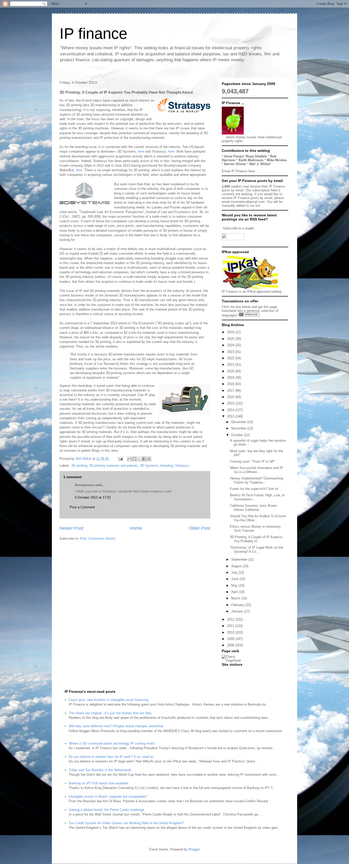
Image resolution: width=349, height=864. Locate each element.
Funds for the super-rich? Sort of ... (256, 489)
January (237, 611)
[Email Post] (120, 459)
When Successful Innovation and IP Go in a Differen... (256, 470)
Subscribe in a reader (238, 228)
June (235, 579)
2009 (231, 639)
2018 (231, 384)
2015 (231, 403)
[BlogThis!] (134, 458)
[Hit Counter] (231, 671)
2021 (231, 364)
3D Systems (149, 465)
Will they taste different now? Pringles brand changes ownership (116, 726)
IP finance (93, 33)
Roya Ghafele (256, 156)
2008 (231, 645)
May (235, 585)
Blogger (194, 849)
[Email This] (129, 458)
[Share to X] (139, 458)
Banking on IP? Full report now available (98, 783)
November (239, 428)
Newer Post (71, 528)
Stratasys (182, 465)
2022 (231, 358)
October (237, 435)
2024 (231, 345)
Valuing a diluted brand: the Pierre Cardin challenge (106, 810)
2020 (231, 371)
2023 (231, 352)
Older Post (199, 528)
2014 (231, 410)
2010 (231, 632)
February (238, 605)
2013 (231, 416)
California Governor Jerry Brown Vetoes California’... (253, 508)
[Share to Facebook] (144, 458)
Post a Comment (82, 507)
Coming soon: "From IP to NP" (252, 461)
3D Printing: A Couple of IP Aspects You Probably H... (256, 539)
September (239, 559)
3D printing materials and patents (113, 465)
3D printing (79, 465)
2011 (231, 626)
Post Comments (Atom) (97, 538)
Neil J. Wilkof (259, 164)
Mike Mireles (277, 160)
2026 (231, 332)
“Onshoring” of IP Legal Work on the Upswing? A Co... (256, 549)
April (235, 592)
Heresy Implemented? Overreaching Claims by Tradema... (256, 480)
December (239, 422)
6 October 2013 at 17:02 (93, 497)
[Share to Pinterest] (149, 458)
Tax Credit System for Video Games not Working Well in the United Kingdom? (126, 823)
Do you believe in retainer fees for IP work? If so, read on (111, 757)
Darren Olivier (235, 164)
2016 (231, 397)
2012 (231, 619)
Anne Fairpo (233, 156)
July (234, 572)
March (236, 598)
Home (136, 528)
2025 (231, 339)
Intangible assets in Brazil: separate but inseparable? (108, 796)
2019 (231, 377)
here (141, 151)
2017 (231, 390)
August (237, 566)
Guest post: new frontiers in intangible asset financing (108, 700)
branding (166, 465)
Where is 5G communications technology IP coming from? (112, 743)
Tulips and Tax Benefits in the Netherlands (100, 770)
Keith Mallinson (251, 160)
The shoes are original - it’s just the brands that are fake (110, 713)
